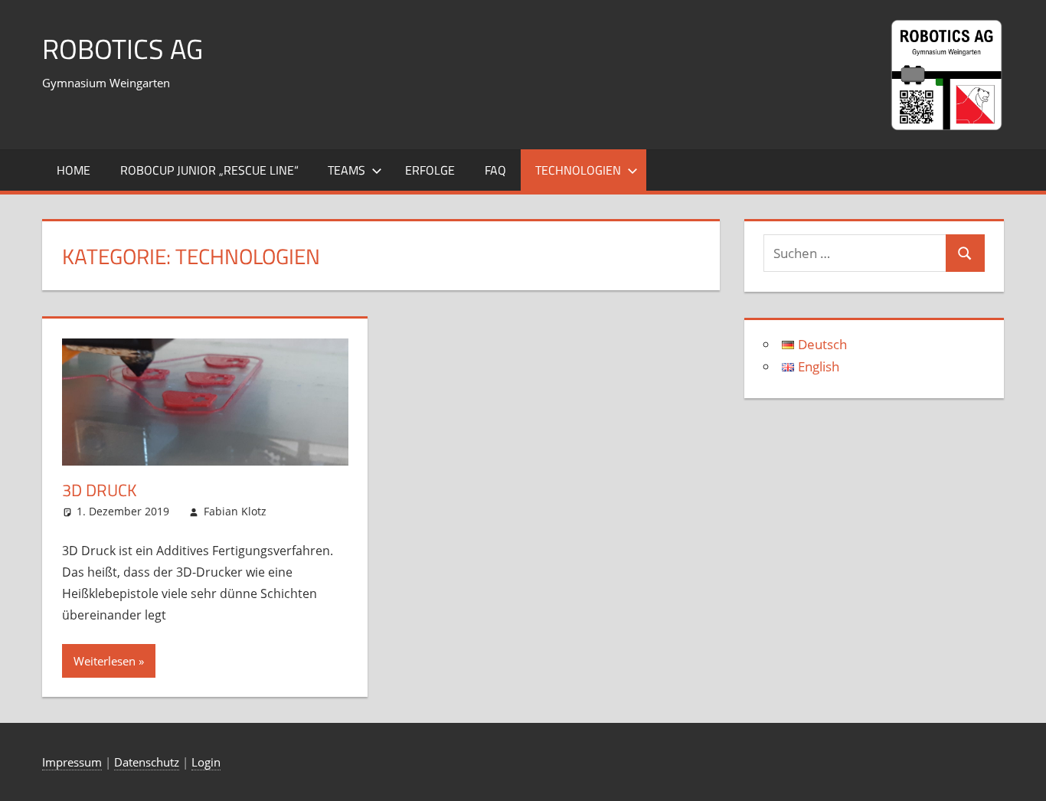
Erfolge (430, 170)
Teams (346, 170)
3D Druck (99, 490)
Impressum (72, 762)
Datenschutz (146, 762)
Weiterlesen (105, 661)
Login (206, 762)
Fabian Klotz (235, 511)
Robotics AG (122, 49)
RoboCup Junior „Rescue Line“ (209, 170)
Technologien (578, 170)
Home (73, 170)
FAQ (495, 170)
